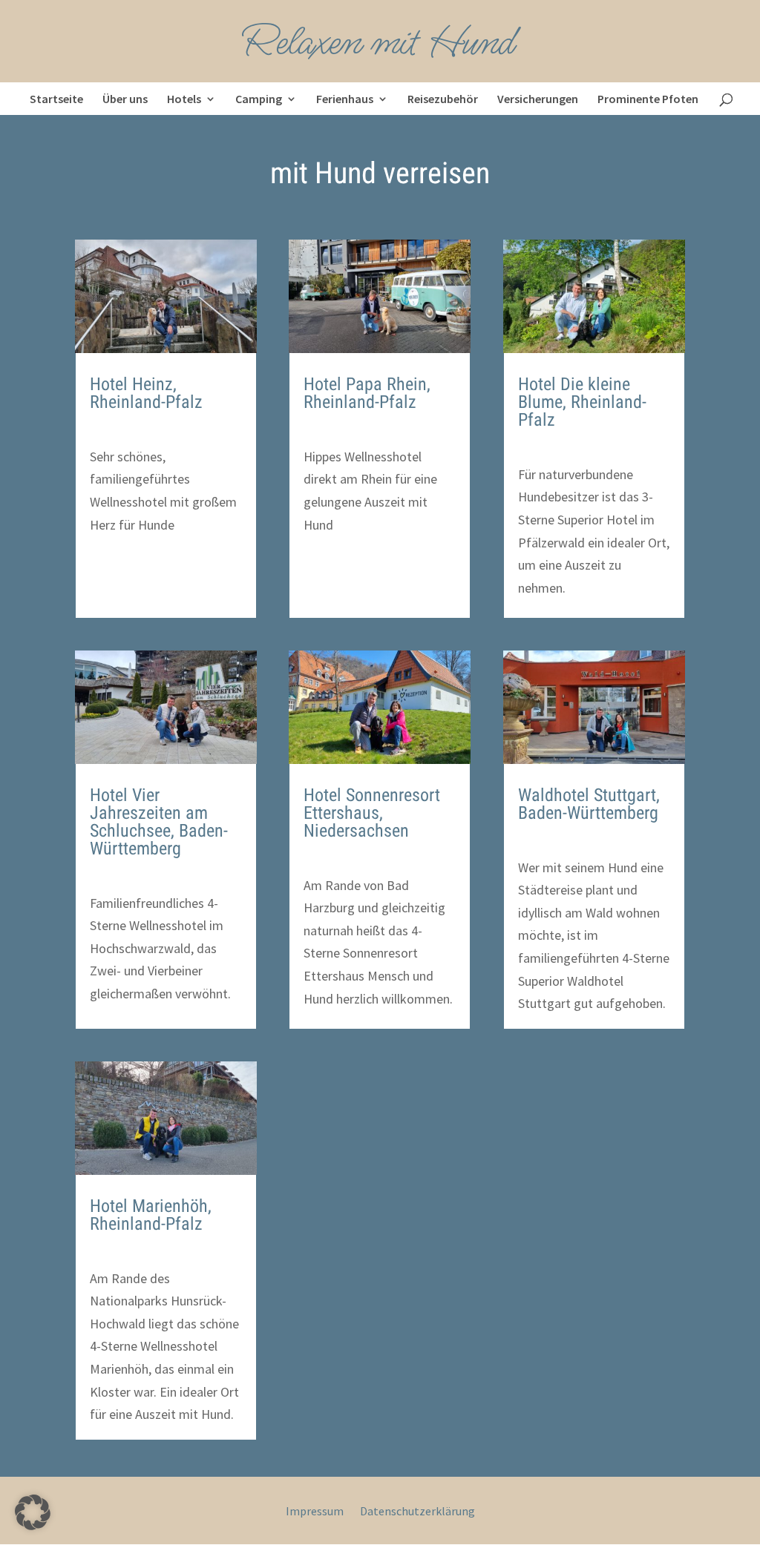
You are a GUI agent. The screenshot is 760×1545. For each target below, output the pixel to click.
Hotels (184, 98)
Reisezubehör (442, 98)
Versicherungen (537, 98)
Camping (258, 98)
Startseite (56, 98)
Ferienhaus (344, 98)
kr (112, 429)
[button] (32, 1512)
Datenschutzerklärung (417, 1512)
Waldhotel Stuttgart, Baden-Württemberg (589, 804)
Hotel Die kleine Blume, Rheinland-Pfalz (582, 402)
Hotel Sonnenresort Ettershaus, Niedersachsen (372, 813)
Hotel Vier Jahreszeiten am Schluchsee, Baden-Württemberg (159, 822)
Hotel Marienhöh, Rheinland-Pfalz (151, 1215)
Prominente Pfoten (647, 98)
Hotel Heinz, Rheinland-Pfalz (146, 393)
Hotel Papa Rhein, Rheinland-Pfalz (367, 393)
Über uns (125, 98)
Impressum (315, 1512)
